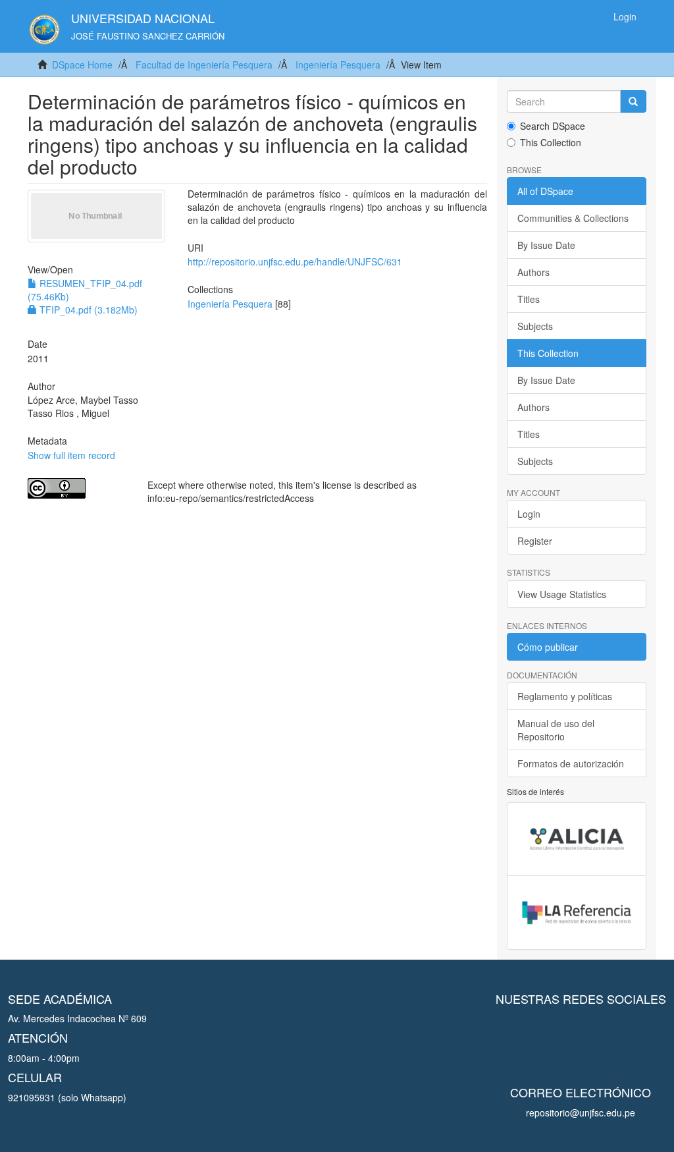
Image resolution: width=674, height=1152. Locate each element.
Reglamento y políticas (564, 696)
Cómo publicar (547, 646)
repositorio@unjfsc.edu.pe (580, 1112)
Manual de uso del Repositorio (555, 730)
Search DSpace (552, 125)
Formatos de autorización (570, 763)
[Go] (633, 101)
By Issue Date (546, 245)
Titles (528, 299)
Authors (533, 272)
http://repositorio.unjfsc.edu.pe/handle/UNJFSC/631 (295, 261)
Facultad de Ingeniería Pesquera (204, 64)
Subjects (535, 326)
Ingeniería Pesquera (338, 64)
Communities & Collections (573, 218)
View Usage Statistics (561, 594)
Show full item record (71, 455)
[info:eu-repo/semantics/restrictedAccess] (78, 488)
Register (534, 540)
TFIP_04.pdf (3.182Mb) (87, 309)
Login (528, 513)
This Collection (550, 142)
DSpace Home (82, 64)
